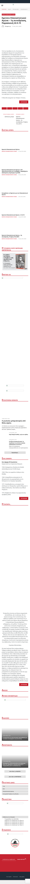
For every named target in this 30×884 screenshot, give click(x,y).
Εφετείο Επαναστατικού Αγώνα (8, 14)
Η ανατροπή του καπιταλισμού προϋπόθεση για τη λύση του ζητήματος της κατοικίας (15, 738)
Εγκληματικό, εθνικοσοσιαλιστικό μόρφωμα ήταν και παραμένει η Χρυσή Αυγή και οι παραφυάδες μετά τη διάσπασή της (14, 765)
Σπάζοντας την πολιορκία (9, 817)
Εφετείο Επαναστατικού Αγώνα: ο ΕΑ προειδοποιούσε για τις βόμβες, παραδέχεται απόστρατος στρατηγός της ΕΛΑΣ (15, 171)
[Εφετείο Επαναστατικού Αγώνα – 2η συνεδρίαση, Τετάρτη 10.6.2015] (15, 226)
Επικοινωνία (15, 876)
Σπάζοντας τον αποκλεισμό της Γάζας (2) (14, 823)
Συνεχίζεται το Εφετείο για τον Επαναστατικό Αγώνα (15, 193)
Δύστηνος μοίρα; (9, 116)
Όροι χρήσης (22, 876)
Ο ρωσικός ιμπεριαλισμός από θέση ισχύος (14, 422)
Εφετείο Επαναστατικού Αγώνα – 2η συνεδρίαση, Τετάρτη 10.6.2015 (22, 120)
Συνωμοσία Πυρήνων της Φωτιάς (10, 794)
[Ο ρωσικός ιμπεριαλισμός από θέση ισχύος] (15, 410)
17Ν (4, 786)
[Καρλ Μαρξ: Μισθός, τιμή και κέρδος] (5, 434)
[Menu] (2, 5)
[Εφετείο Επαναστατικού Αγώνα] (15, 140)
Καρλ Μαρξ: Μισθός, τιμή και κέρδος (18, 434)
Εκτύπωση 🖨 (24, 102)
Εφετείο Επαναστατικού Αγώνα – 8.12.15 (13, 215)
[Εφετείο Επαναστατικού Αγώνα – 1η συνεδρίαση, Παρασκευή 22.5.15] (15, 47)
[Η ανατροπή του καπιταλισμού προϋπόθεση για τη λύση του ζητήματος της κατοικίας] (15, 731)
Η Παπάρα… (6, 504)
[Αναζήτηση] (28, 5)
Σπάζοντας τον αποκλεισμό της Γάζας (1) (14, 825)
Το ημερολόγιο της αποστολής (12, 819)
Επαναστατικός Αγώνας (8, 791)
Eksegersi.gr (8, 26)
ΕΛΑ (4, 789)
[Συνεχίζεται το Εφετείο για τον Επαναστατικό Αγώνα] (15, 184)
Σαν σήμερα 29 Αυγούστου (9, 462)
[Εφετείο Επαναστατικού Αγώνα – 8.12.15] (15, 206)
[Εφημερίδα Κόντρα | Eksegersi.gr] (15, 5)
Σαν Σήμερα (7, 458)
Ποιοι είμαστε (8, 876)
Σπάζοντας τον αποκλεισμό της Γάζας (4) (14, 820)
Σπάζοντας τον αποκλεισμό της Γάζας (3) (14, 822)
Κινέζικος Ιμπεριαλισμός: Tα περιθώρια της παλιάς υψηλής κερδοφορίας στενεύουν (18, 445)
